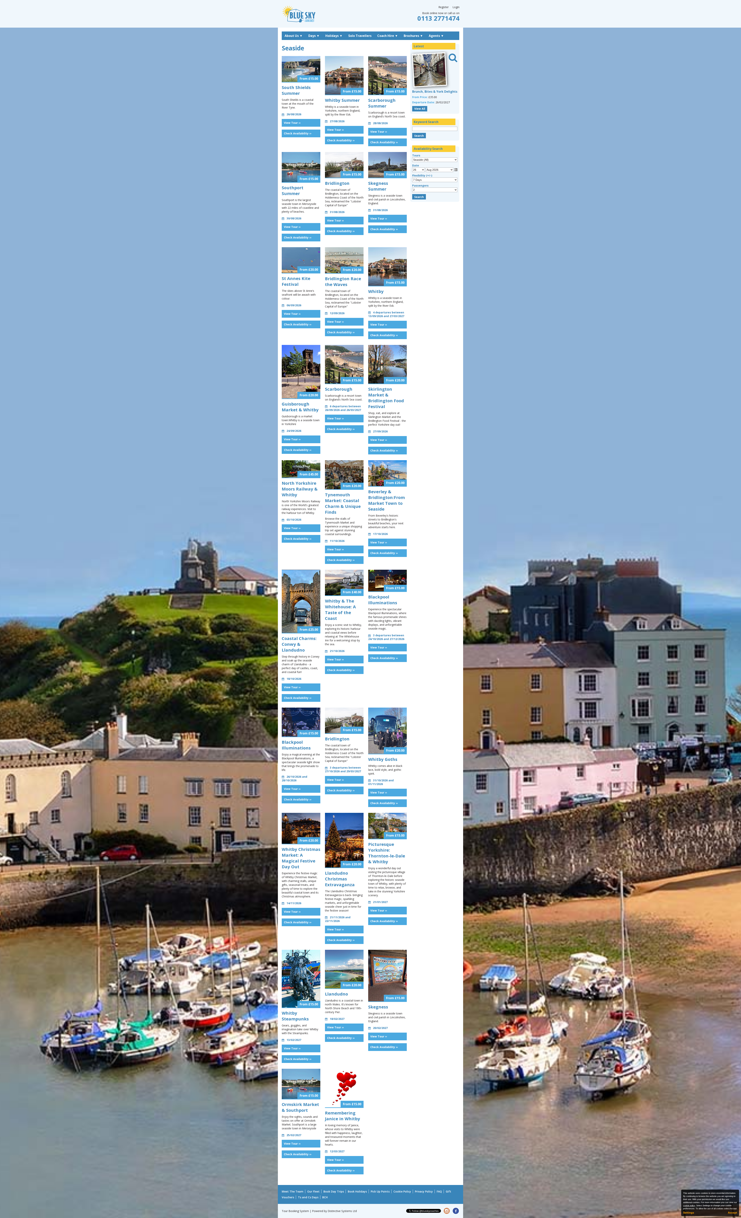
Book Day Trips (333, 1191)
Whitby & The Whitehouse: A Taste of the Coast (340, 609)
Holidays (334, 36)
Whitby (376, 291)
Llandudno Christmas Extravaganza (340, 878)
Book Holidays (357, 1191)
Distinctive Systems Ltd (342, 1211)
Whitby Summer (342, 100)
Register (443, 7)
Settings (688, 1212)
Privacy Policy (424, 1191)
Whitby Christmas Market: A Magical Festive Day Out (301, 857)
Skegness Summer (378, 186)
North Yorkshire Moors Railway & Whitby (300, 488)
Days (314, 36)
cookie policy (689, 1205)
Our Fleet (313, 1191)
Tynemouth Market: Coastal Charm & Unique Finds (343, 503)
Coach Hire (387, 36)
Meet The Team (292, 1191)
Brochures (413, 36)
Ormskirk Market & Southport (300, 1107)
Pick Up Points (380, 1191)
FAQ (439, 1191)
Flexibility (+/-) (422, 175)
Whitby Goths (382, 759)
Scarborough (338, 389)
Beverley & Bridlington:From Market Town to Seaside (386, 500)
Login (456, 7)
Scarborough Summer (382, 103)
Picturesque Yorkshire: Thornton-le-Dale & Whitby (386, 852)
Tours (416, 155)
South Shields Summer (296, 90)
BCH (325, 1197)
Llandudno (336, 994)
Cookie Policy (402, 1191)
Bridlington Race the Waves (343, 281)
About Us (294, 36)
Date (415, 165)
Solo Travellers (359, 36)
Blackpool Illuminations (382, 599)
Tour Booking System (295, 1211)
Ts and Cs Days (308, 1197)
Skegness (378, 1007)
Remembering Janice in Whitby (342, 1115)
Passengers (420, 185)
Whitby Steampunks (295, 1016)
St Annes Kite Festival (296, 281)
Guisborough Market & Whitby (300, 407)
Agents (436, 36)
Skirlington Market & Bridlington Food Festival (386, 397)
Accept (732, 1212)
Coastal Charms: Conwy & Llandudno (299, 644)
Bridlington (337, 183)
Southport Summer (292, 190)
